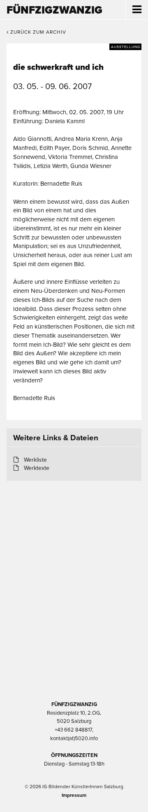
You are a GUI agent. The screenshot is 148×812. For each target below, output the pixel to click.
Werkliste (35, 459)
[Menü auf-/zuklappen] (136, 10)
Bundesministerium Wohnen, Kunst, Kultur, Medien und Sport (74, 610)
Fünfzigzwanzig (54, 10)
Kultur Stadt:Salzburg (74, 523)
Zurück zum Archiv (37, 32)
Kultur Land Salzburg (74, 566)
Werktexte (36, 468)
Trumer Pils (74, 654)
